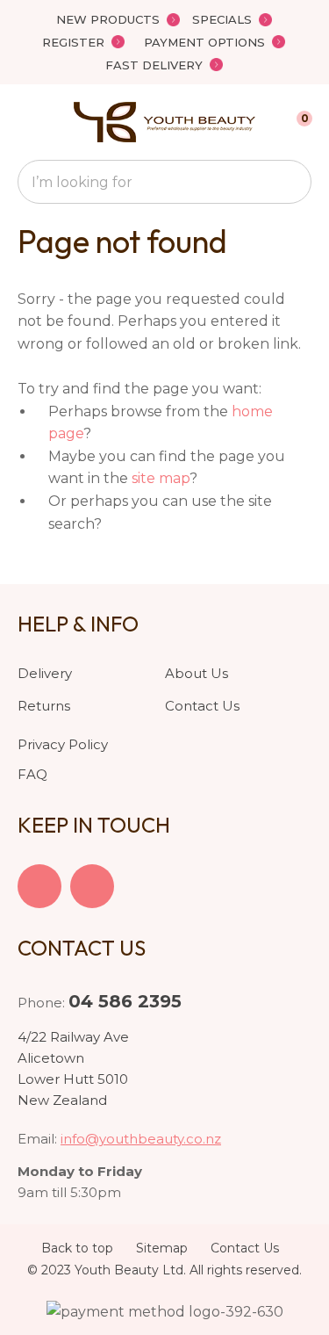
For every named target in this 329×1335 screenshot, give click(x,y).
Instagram (92, 886)
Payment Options (204, 42)
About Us (196, 673)
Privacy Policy (63, 744)
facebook (39, 886)
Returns (44, 705)
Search (290, 182)
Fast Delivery (154, 65)
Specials (222, 19)
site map (161, 478)
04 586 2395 (125, 1001)
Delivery (45, 673)
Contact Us (202, 705)
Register (73, 42)
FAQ (32, 774)
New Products (108, 19)
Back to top (77, 1248)
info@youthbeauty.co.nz (141, 1138)
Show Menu (28, 121)
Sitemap (162, 1248)
